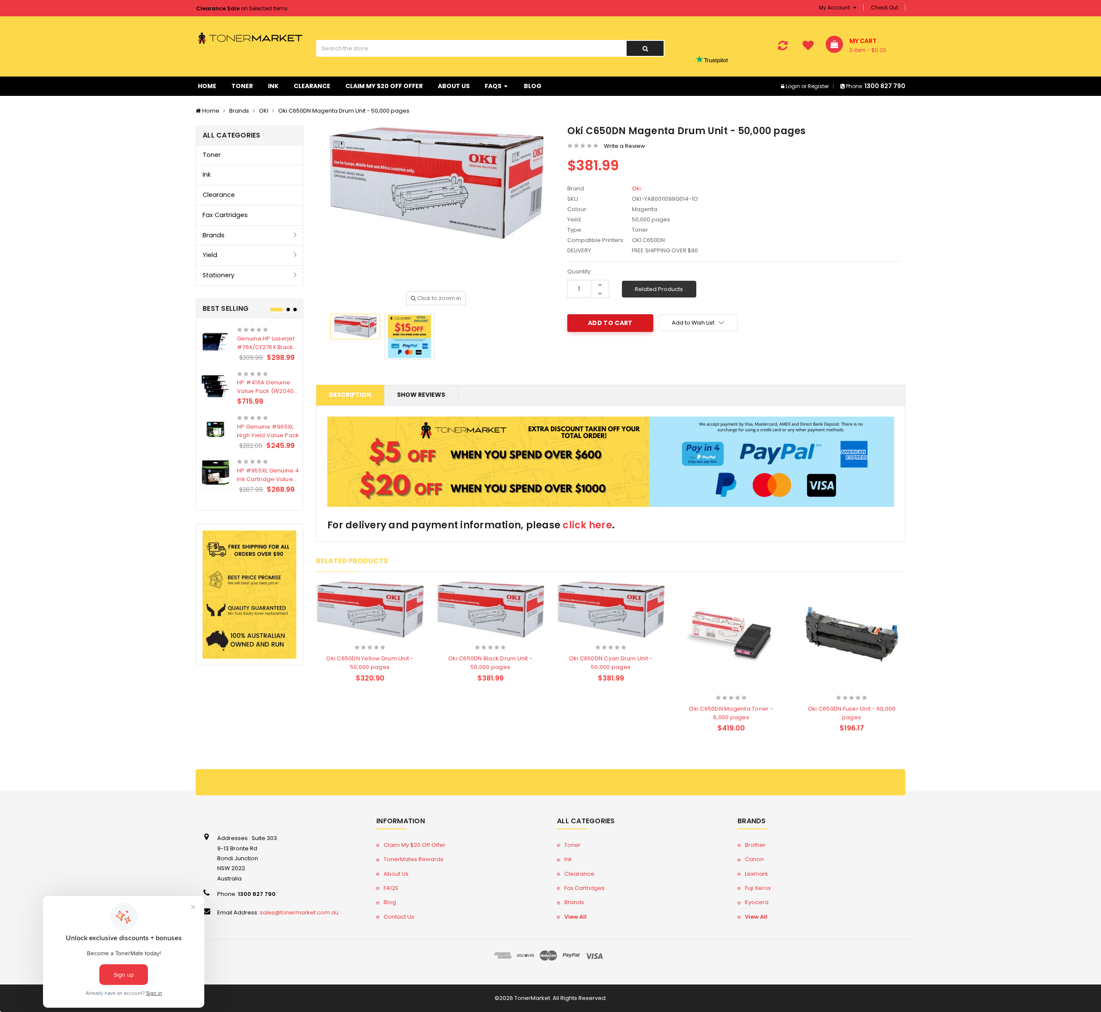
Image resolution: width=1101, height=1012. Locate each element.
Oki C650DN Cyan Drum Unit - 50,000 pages (611, 662)
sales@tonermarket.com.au (299, 912)
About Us (454, 86)
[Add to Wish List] (385, 637)
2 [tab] (288, 309)
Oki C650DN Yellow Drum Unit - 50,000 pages (369, 662)
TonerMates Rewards (413, 859)
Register (818, 86)
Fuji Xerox (758, 888)
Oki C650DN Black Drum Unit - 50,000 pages (490, 662)
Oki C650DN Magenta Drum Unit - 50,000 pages (343, 111)
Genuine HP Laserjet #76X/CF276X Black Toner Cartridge (266, 347)
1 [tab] (276, 309)
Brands (239, 111)
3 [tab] (295, 309)
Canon (754, 859)
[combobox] (471, 48)
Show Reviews (421, 394)
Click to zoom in (438, 298)
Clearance (312, 86)
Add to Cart (353, 636)
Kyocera (757, 902)
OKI (263, 111)
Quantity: (579, 271)
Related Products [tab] (352, 561)
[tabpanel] (249, 408)
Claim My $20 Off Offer (384, 86)
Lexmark (756, 874)
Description (350, 394)
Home (207, 86)
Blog (532, 86)
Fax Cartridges (225, 215)
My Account (835, 7)
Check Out (884, 7)
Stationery (218, 275)
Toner (242, 86)
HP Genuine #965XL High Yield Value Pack (268, 431)
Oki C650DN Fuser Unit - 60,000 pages (852, 713)
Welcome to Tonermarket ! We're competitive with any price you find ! (285, 8)
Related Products (659, 289)
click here (587, 525)
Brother (755, 845)
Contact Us (399, 917)
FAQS (494, 86)
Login (793, 86)
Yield (210, 255)
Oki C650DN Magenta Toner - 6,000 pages (731, 713)
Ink (273, 86)
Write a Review (624, 146)
